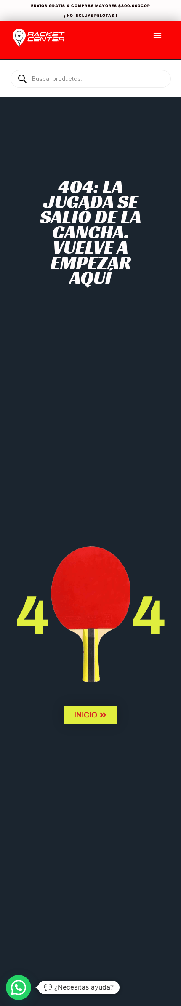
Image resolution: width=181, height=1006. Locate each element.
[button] (18, 987)
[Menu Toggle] (157, 35)
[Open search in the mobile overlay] (90, 64)
